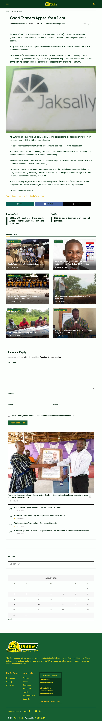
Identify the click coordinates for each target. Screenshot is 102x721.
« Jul (10, 619)
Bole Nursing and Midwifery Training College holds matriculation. (40, 515)
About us (10, 685)
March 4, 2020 (34, 24)
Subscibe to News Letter (50, 701)
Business (27, 685)
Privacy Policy (13, 711)
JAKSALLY (23, 196)
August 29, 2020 (14, 335)
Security (26, 699)
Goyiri (14, 196)
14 (75, 599)
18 (39, 605)
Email (11, 404)
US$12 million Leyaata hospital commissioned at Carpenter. (37, 508)
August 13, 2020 (61, 335)
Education (27, 688)
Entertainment (29, 695)
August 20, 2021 (61, 301)
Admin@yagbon (18, 24)
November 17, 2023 (62, 267)
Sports (25, 682)
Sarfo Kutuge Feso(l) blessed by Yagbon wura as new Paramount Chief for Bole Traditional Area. (51, 531)
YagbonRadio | (19, 718)
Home (8, 12)
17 (26, 605)
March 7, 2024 (14, 267)
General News (17, 12)
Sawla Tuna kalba (37, 196)
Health (25, 692)
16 (14, 605)
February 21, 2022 (15, 301)
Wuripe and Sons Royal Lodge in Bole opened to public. (35, 523)
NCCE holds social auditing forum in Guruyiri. (25, 333)
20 (63, 605)
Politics (58, 241)
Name (11, 393)
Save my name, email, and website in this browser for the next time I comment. (43, 416)
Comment (13, 362)
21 (75, 605)
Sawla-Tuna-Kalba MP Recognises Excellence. (26, 264)
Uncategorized (59, 24)
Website (56, 405)
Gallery (9, 682)
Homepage (10, 678)
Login (25, 711)
